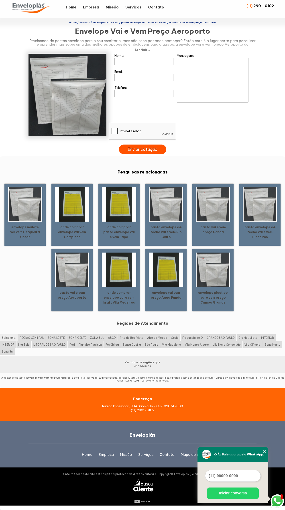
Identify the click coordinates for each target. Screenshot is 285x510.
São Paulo (151, 344)
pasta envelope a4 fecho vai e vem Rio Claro (166, 232)
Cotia (175, 337)
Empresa (91, 7)
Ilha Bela (24, 344)
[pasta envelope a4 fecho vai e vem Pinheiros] (260, 204)
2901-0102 (263, 6)
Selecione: (9, 337)
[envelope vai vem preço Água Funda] (166, 269)
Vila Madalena (171, 344)
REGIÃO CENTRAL (32, 337)
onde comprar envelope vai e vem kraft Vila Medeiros (119, 297)
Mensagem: (185, 56)
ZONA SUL (97, 337)
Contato (156, 7)
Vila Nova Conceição (227, 344)
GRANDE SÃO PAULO (221, 337)
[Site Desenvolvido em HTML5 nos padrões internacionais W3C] (142, 501)
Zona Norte (272, 344)
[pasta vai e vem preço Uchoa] (213, 204)
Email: (119, 72)
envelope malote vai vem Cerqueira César (25, 232)
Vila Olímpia (252, 344)
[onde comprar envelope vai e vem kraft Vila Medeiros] (119, 269)
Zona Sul (7, 351)
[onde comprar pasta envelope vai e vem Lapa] (119, 204)
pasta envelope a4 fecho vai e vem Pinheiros (260, 232)
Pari (72, 344)
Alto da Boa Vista (131, 337)
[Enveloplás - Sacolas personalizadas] (37, 9)
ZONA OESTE (77, 337)
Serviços (133, 7)
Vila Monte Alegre (197, 344)
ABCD (112, 337)
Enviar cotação (142, 149)
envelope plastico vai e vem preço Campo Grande (213, 297)
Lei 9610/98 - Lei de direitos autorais (146, 380)
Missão (112, 7)
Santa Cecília (132, 344)
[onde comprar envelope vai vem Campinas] (72, 204)
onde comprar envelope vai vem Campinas (72, 232)
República (112, 344)
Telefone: (121, 88)
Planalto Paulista (90, 344)
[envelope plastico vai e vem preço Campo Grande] (213, 269)
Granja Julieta (247, 337)
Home (71, 7)
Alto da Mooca (157, 337)
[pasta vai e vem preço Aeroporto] (72, 269)
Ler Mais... (142, 49)
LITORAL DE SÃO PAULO (49, 344)
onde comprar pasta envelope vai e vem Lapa (119, 232)
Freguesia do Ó (192, 337)
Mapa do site (192, 454)
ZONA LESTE (56, 337)
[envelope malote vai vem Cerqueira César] (25, 204)
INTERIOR (267, 337)
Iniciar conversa (233, 493)
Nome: (119, 56)
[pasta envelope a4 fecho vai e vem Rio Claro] (166, 204)
